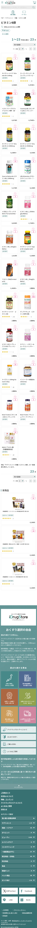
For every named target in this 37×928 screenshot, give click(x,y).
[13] (33, 560)
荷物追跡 (4, 916)
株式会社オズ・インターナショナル (22, 921)
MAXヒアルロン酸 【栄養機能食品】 (8, 448)
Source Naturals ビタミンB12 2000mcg (9, 177)
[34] (15, 361)
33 (31, 842)
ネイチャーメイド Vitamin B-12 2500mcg (27, 145)
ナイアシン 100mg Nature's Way (9, 380)
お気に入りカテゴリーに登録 (12, 27)
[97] (15, 293)
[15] (15, 158)
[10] (33, 90)
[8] (15, 396)
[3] (33, 326)
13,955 (30, 837)
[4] (15, 193)
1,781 (30, 880)
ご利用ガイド (5, 793)
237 (31, 851)
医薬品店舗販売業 (27, 913)
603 (31, 856)
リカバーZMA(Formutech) (9, 280)
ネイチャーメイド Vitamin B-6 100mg (9, 74)
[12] (33, 193)
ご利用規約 (5, 910)
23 (31, 861)
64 (31, 847)
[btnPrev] (30, 48)
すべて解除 (5, 34)
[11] (15, 90)
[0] (33, 158)
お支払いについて (7, 796)
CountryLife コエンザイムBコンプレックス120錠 (27, 109)
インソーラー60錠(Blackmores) (27, 380)
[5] (15, 55)
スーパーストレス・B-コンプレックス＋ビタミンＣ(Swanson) (27, 74)
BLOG (28, 900)
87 (31, 832)
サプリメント (9, 18)
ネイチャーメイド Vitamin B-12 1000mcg (9, 145)
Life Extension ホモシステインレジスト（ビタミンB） (27, 177)
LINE (11, 900)
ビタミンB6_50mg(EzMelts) (9, 248)
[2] (15, 125)
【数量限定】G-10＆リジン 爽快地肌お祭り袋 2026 (15, 577)
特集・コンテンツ (7, 799)
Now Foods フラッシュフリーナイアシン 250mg (27, 416)
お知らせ (4, 809)
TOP (2, 18)
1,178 (30, 823)
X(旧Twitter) (11, 891)
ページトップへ (18, 787)
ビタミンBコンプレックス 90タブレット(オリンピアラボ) (9, 345)
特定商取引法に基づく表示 (9, 913)
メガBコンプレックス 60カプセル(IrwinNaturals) (9, 212)
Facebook (28, 891)
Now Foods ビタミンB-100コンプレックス (9, 416)
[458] (33, 293)
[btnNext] (34, 48)
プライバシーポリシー (20, 910)
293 (31, 875)
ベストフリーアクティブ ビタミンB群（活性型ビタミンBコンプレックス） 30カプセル (9, 109)
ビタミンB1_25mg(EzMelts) (27, 280)
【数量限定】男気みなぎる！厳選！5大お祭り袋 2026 (15, 544)
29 (31, 871)
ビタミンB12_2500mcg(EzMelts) (27, 212)
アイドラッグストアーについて (11, 803)
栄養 (16, 18)
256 (31, 828)
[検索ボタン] (34, 7)
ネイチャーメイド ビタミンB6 (9, 313)
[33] (15, 429)
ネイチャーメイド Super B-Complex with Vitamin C (27, 248)
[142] (33, 55)
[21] (33, 495)
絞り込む (6, 30)
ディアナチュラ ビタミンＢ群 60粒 (27, 313)
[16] (33, 527)
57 (31, 866)
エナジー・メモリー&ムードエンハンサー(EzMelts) (27, 345)
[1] (33, 125)
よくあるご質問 (6, 806)
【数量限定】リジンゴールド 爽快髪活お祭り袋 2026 (15, 511)
